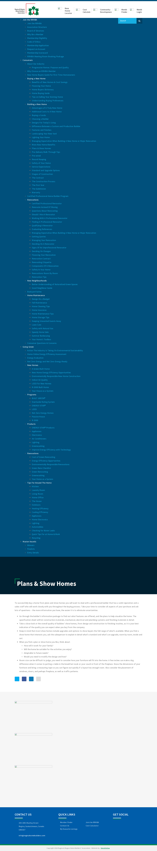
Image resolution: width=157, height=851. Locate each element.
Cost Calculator (92, 825)
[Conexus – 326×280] (33, 717)
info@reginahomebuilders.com (32, 835)
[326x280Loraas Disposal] (33, 781)
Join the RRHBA (92, 822)
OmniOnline (105, 848)
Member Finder (66, 822)
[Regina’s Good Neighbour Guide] (33, 749)
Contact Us (64, 825)
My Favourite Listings (69, 829)
